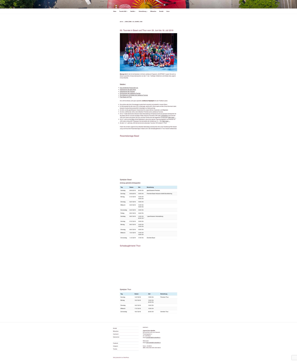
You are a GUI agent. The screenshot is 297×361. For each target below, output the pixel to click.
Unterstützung (142, 11)
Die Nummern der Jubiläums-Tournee (130, 93)
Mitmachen (153, 11)
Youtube (115, 349)
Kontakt (161, 11)
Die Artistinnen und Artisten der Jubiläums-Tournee (134, 95)
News (114, 11)
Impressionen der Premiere (127, 91)
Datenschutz (116, 337)
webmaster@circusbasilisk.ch (153, 342)
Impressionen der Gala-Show (128, 89)
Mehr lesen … (172, 117)
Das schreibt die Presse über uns (129, 88)
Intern (168, 11)
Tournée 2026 (122, 11)
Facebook (115, 343)
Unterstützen (164, 115)
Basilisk (132, 11)
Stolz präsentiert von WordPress (121, 357)
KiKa (132, 119)
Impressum (116, 334)
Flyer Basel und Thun (126, 97)
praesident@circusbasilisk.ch (153, 337)
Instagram (115, 346)
